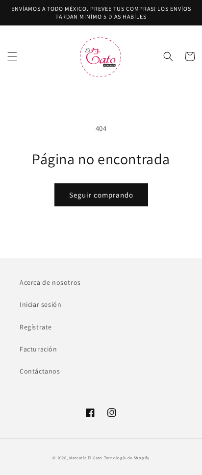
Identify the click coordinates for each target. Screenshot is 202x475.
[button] (12, 56)
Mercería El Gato (85, 457)
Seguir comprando (101, 195)
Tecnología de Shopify (127, 457)
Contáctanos (40, 371)
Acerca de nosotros (50, 282)
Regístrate (36, 327)
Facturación (38, 349)
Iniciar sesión (40, 304)
